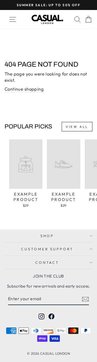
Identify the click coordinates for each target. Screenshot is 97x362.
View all (77, 127)
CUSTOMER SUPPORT (47, 249)
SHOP (47, 236)
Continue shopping (24, 89)
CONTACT (47, 262)
